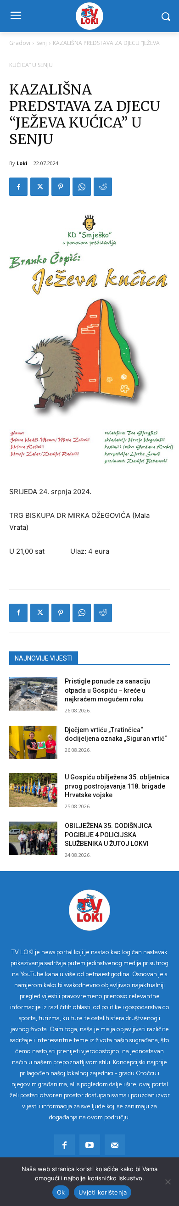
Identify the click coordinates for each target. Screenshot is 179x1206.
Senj (41, 43)
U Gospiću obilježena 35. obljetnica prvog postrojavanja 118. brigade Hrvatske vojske (117, 786)
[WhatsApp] (82, 187)
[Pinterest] (60, 187)
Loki (22, 163)
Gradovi (19, 43)
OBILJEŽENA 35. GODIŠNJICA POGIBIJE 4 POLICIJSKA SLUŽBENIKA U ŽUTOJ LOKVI (108, 834)
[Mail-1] (115, 1144)
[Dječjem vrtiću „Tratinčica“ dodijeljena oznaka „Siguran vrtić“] (33, 743)
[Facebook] (18, 187)
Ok (61, 1192)
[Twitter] (39, 187)
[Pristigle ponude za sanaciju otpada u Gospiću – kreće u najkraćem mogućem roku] (33, 694)
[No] (167, 1181)
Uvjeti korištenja (102, 1192)
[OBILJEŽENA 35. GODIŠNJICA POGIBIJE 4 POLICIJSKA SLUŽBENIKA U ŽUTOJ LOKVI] (33, 839)
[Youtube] (89, 1144)
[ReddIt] (103, 187)
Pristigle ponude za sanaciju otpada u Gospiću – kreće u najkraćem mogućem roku (108, 690)
